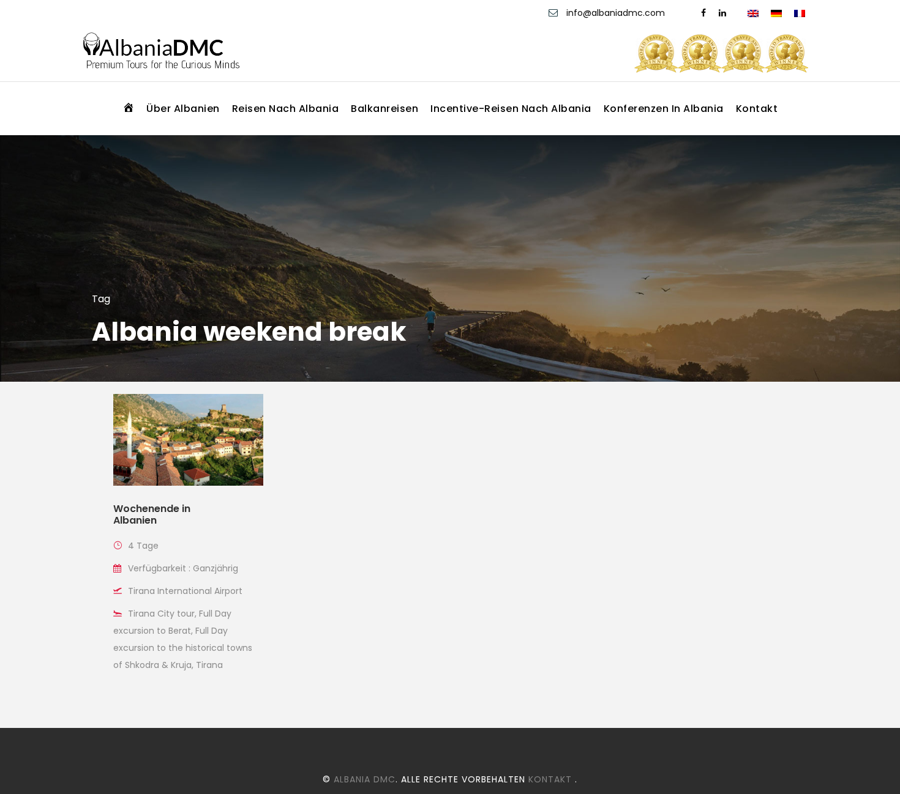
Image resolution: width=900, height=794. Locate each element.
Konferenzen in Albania (664, 109)
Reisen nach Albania (285, 109)
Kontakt (757, 109)
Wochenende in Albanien (151, 514)
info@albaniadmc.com (615, 13)
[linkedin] (722, 13)
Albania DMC (365, 779)
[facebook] (703, 13)
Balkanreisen (384, 109)
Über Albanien (183, 109)
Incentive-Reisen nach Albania (510, 109)
